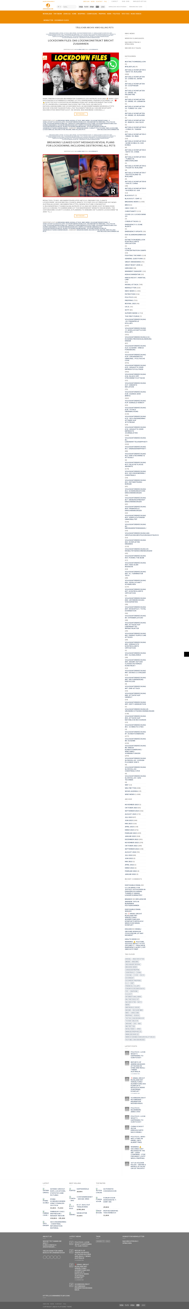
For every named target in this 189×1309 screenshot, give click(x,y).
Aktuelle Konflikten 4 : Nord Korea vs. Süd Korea (135, 143)
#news (128, 962)
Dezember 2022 (131, 839)
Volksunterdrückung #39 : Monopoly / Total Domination (135, 609)
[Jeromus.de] (48, 7)
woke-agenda (131, 791)
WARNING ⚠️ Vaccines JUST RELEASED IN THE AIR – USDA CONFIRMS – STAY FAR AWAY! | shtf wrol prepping (138, 1152)
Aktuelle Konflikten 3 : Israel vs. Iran (135, 135)
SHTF (127, 310)
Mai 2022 (128, 861)
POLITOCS (129, 297)
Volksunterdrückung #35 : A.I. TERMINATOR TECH (135, 573)
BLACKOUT (129, 195)
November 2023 (132, 804)
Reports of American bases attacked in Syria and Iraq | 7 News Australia (138, 1066)
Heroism (129, 268)
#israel (128, 959)
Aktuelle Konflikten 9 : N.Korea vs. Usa (135, 189)
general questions (134, 258)
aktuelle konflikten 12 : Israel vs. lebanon (135, 100)
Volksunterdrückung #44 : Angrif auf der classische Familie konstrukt (135, 663)
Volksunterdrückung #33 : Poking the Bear (135, 557)
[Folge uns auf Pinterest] (58, 1257)
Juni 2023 (129, 820)
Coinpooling (92, 14)
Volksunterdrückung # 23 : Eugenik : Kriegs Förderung (135, 347)
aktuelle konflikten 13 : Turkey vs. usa (135, 107)
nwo (127, 1013)
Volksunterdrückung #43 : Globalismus (135, 654)
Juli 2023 (129, 817)
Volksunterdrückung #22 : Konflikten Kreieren (135, 542)
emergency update (133, 231)
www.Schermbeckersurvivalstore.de (140, 1037)
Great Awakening (133, 262)
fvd (127, 991)
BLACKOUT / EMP (132, 198)
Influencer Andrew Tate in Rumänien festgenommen (135, 902)
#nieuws (135, 962)
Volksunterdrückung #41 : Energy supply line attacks (135, 635)
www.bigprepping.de (133, 1031)
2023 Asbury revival (133, 964)
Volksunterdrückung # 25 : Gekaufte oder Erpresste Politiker (71, 123)
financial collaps (133, 986)
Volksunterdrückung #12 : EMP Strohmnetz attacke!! (135, 455)
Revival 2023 (130, 303)
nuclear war (138, 1010)
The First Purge (132, 316)
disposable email (133, 885)
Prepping (102, 14)
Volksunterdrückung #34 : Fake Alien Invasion (135, 564)
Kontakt (99, 1)
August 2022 (130, 852)
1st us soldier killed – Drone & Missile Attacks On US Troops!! (138, 1165)
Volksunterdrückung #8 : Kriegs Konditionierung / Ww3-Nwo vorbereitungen (135, 749)
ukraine (129, 1023)
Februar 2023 (131, 833)
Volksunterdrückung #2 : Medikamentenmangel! (135, 526)
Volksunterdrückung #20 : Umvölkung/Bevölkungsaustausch (142, 534)
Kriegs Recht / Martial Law (135, 278)
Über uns (86, 1)
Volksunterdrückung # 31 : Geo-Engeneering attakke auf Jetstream (135, 419)
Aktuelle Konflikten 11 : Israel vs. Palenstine (135, 92)
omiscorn (135, 1013)
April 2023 (129, 827)
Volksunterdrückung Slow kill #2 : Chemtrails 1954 (135, 769)
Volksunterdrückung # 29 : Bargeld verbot (135, 401)
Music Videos (136, 14)
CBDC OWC (129, 208)
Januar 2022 (130, 874)
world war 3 (130, 1029)
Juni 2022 (129, 858)
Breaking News (54, 33)
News (93, 1)
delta (142, 975)
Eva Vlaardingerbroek (135, 235)
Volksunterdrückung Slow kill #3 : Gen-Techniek (135, 778)
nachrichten (60, 129)
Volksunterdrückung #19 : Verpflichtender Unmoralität (79, 125)
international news (133, 996)
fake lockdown (112, 128)
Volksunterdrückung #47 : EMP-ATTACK (135, 687)
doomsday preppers (133, 980)
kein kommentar (132, 274)
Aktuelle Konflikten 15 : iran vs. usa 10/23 (135, 121)
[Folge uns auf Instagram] (48, 1257)
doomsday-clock (62, 20)
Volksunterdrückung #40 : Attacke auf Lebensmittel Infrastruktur (135, 625)
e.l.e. (127, 983)
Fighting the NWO (133, 255)
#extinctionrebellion (135, 61)
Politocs (116, 14)
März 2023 (129, 830)
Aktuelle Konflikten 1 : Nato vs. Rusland (135, 71)
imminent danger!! (133, 271)
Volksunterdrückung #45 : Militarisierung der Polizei (135, 679)
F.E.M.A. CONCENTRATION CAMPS (135, 249)
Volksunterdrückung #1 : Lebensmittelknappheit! (136, 439)
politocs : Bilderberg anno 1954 (136, 1110)
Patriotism (130, 294)
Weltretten (130, 788)
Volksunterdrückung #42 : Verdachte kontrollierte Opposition (135, 645)
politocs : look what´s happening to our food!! (138, 1055)
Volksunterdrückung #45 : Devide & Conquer (135, 671)
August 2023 (130, 814)
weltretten (130, 1026)
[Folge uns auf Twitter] (51, 1257)
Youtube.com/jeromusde (135, 1040)
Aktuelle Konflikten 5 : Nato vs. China (135, 151)
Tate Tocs (125, 14)
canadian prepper (132, 970)
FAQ (105, 1)
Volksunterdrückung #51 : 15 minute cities (135, 726)
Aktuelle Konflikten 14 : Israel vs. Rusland (135, 114)
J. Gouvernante (93, 49)
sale (107, 1241)
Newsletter (48, 20)
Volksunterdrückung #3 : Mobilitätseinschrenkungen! (91, 36)
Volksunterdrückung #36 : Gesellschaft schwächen (135, 582)
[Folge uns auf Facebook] (44, 1257)
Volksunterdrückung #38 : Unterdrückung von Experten (135, 600)
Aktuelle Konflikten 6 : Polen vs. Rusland (135, 167)
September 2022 (132, 849)
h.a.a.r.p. (129, 994)
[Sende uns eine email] (55, 1257)
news (128, 1005)
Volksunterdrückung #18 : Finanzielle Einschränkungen (135, 508)
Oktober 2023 (131, 808)
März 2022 (129, 868)
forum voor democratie (135, 988)
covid (136, 975)
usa (134, 1023)
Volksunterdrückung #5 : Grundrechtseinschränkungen (81, 37)
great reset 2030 (132, 265)
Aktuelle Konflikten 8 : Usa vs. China (135, 182)
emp (132, 983)
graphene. (134, 991)
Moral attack (64, 33)
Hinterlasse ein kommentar (108, 129)
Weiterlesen (81, 114)
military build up (132, 999)
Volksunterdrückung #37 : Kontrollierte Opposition (135, 591)
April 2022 (129, 865)
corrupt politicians (97, 128)
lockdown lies (48, 129)
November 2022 (132, 842)
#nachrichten (138, 959)
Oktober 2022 (131, 846)
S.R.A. (127, 307)
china (138, 972)
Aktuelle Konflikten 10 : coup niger (135, 84)
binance (128, 899)
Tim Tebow (57, 14)
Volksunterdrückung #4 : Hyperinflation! (135, 616)
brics (127, 205)
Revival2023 (47, 14)
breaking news (82, 128)
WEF (127, 785)
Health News (131, 939)
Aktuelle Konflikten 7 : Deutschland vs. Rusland (135, 174)
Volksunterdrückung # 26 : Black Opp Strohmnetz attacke (135, 376)
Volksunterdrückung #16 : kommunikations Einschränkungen (135, 491)
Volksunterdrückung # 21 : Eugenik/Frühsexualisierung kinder (138, 339)
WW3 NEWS (130, 794)
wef (139, 1023)
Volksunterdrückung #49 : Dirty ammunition (135, 703)
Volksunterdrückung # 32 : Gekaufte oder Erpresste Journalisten (135, 430)
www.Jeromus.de (132, 1034)
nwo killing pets (78, 129)
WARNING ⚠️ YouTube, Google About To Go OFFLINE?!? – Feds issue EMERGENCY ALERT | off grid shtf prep (135, 945)
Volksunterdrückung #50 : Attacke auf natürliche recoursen (135, 718)
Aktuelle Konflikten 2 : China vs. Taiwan (135, 128)
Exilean (128, 929)
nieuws (68, 129)
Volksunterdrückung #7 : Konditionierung (135, 733)
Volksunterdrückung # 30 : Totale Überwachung (135, 409)
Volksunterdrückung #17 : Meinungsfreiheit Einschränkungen (135, 499)
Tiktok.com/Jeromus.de (135, 1018)
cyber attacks (131, 221)
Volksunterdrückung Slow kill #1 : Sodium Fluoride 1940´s (135, 760)
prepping (129, 1015)
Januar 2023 (130, 836)
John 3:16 (67, 14)
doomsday (130, 978)
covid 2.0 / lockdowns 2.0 (135, 215)
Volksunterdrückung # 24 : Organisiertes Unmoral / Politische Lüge (68, 34)
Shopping (81, 14)
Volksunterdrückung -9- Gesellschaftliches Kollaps (94, 33)
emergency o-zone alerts (134, 225)
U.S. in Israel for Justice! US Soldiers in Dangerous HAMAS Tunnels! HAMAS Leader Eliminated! (135, 891)
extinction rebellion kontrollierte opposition (135, 241)
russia (136, 1015)
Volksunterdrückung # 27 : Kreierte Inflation (135, 385)
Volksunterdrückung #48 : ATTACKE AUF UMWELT (135, 695)
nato (140, 1002)
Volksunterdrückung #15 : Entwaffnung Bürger (135, 482)
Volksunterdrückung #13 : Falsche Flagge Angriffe (135, 464)
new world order (132, 1007)
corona (129, 975)
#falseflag (130, 66)
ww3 (139, 1029)
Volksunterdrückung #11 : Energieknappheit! (135, 447)
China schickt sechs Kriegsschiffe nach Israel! (137, 1129)
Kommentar (135, 1073)
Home (74, 14)
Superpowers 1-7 (132, 313)
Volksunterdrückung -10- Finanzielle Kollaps (135, 321)
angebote (100, 1241)
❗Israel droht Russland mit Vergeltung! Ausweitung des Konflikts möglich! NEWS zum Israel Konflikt (134, 919)
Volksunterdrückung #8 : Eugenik (135, 740)
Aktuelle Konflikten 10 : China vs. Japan (135, 77)
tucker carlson (132, 1021)
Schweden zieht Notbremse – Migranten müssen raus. (138, 1100)
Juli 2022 (129, 855)
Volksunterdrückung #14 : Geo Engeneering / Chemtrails (135, 473)
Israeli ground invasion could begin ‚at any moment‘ (134, 932)
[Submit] (74, 6)
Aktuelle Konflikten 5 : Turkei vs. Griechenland (135, 159)
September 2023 (132, 811)
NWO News (72, 33)
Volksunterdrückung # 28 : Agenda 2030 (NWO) (80, 35)
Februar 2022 (131, 871)
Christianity (131, 211)
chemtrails (130, 972)
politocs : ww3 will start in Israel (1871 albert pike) (138, 1139)
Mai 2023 (128, 823)
